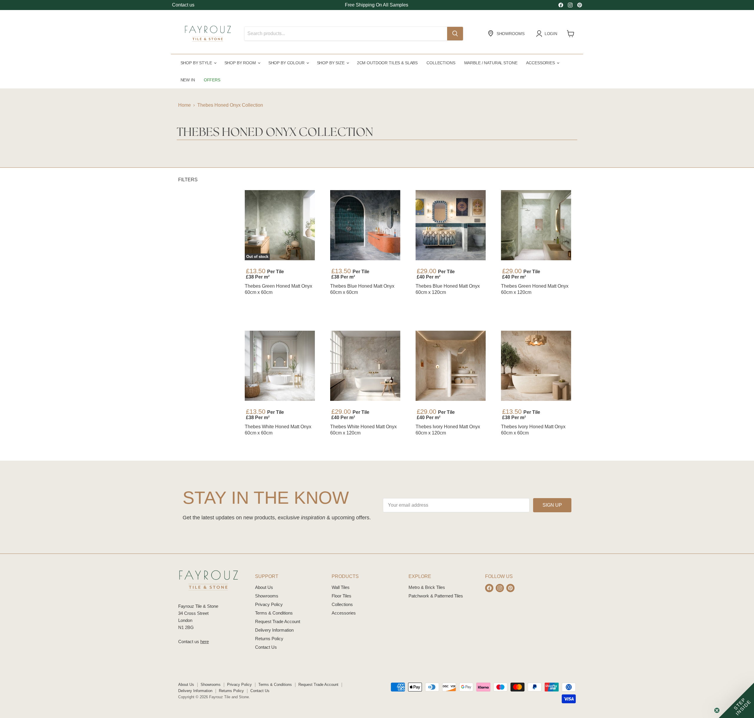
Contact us (183, 4)
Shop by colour (287, 62)
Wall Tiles (341, 587)
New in (188, 80)
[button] (736, 700)
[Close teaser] (717, 710)
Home (184, 105)
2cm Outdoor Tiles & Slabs (387, 62)
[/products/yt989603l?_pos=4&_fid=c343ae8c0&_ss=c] (536, 225)
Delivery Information (274, 630)
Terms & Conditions (274, 612)
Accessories (541, 62)
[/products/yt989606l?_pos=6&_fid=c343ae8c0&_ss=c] (365, 366)
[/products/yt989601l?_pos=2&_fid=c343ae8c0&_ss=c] (365, 225)
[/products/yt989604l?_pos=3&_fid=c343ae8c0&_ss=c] (451, 225)
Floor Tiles (341, 595)
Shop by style (197, 62)
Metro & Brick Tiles (427, 587)
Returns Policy (269, 638)
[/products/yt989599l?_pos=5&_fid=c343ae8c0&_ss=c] (280, 366)
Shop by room (240, 62)
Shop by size (331, 62)
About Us (264, 587)
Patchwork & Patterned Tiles (436, 595)
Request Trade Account (277, 621)
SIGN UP (552, 505)
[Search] (455, 33)
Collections (440, 62)
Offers (212, 80)
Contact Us (266, 647)
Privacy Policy (269, 604)
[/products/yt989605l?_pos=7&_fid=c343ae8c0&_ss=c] (451, 366)
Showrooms (266, 595)
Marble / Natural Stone (490, 62)
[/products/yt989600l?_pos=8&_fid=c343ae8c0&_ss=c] (536, 366)
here (204, 641)
